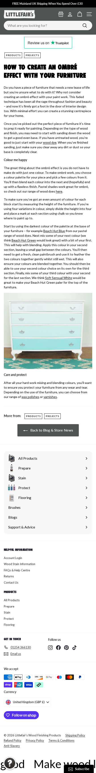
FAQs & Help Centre (17, 570)
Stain (7, 612)
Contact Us (11, 582)
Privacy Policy (35, 740)
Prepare (9, 606)
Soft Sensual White (58, 278)
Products (13, 55)
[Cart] (79, 14)
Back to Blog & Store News (51, 430)
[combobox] (48, 25)
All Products (12, 600)
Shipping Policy (75, 735)
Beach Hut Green (24, 240)
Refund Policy (12, 740)
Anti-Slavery (12, 746)
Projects (32, 55)
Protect (9, 618)
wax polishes (30, 397)
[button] (9, 763)
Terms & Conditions (61, 740)
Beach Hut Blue (54, 231)
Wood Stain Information (19, 564)
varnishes (50, 397)
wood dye (49, 142)
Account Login (13, 558)
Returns (9, 576)
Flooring (9, 624)
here (59, 191)
